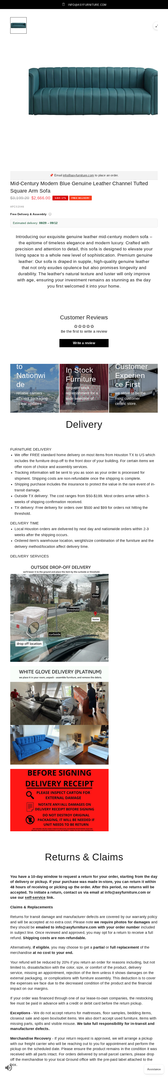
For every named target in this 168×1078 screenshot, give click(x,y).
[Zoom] (157, 26)
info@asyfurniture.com (78, 175)
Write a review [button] (84, 343)
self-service (35, 897)
